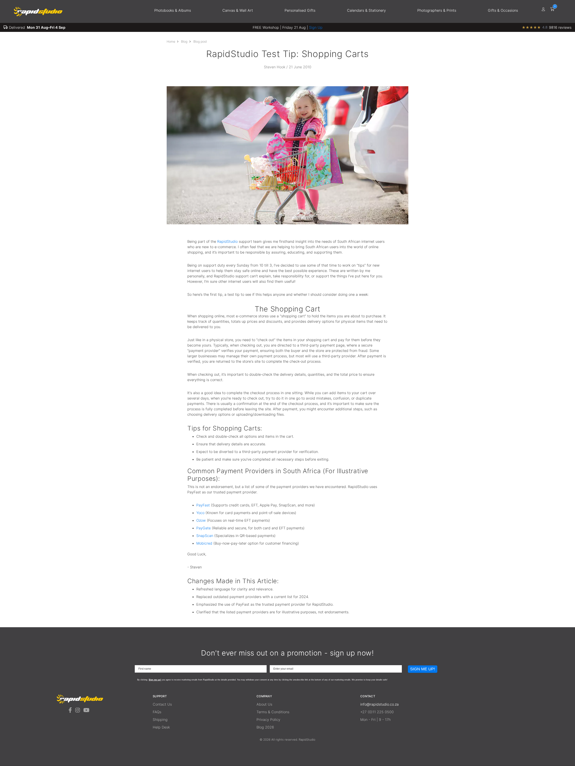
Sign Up (316, 27)
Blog (184, 41)
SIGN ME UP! (422, 669)
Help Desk (161, 727)
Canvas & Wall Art (237, 10)
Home (171, 41)
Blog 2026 (265, 727)
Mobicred (204, 543)
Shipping (160, 719)
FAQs (157, 712)
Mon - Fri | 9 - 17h (375, 719)
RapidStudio (227, 241)
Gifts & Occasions (503, 10)
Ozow (201, 520)
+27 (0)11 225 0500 (377, 712)
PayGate (203, 528)
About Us (264, 704)
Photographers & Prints (436, 10)
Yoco (200, 512)
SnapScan (204, 535)
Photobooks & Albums (172, 10)
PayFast (203, 505)
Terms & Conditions (273, 712)
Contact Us (162, 704)
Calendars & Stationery (366, 10)
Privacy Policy (268, 719)
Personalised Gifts (300, 10)
